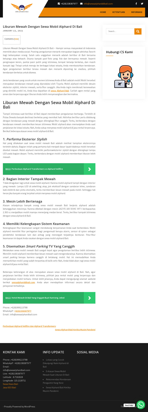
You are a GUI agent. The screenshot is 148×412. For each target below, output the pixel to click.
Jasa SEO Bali (9, 387)
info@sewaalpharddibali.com (98, 3)
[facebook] (136, 3)
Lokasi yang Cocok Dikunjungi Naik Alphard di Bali (56, 363)
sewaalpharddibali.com (23, 282)
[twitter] (142, 3)
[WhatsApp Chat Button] (140, 404)
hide (16, 39)
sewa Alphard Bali (60, 90)
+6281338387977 (22, 311)
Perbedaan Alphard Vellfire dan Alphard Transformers (29, 326)
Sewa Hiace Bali (10, 384)
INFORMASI (136, 12)
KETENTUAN (118, 12)
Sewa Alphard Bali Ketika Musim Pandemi (75, 329)
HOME (103, 12)
